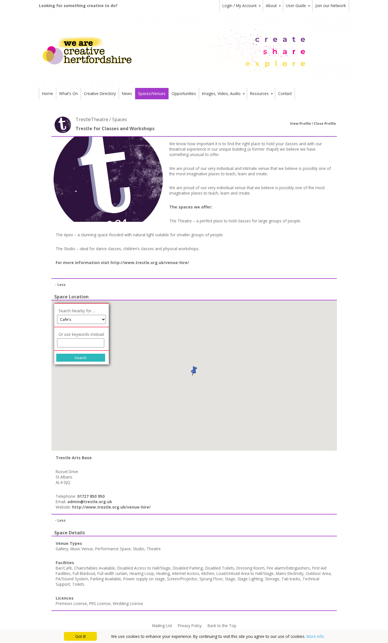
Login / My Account (241, 5)
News (127, 93)
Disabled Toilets (219, 568)
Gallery (62, 548)
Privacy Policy (190, 625)
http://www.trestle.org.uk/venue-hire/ (149, 262)
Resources (261, 93)
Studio (138, 548)
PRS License (99, 603)
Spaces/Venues (152, 93)
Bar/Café (64, 568)
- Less (60, 284)
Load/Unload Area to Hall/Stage (245, 573)
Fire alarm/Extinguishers (288, 568)
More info (315, 636)
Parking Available (105, 578)
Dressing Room (250, 568)
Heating (163, 573)
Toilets (78, 584)
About (273, 5)
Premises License (71, 603)
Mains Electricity (289, 573)
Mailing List (162, 625)
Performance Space (113, 548)
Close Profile (325, 123)
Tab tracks (290, 578)
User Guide (298, 5)
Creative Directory (100, 93)
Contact (285, 93)
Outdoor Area (318, 573)
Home (47, 93)
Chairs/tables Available (94, 568)
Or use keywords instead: (82, 334)
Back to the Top (222, 625)
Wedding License (128, 603)
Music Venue (81, 548)
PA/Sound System (72, 578)
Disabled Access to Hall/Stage (143, 568)
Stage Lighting (250, 578)
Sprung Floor (211, 578)
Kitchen (207, 573)
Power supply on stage (144, 578)
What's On (68, 93)
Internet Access (185, 573)
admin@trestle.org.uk (89, 501)
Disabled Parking (188, 568)
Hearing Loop (142, 573)
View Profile (300, 123)
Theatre (154, 548)
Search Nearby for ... (77, 310)
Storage (272, 578)
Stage (230, 578)
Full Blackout (84, 573)
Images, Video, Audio (223, 93)
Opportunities (184, 93)
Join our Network (330, 5)
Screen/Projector (182, 578)
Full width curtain (112, 573)
